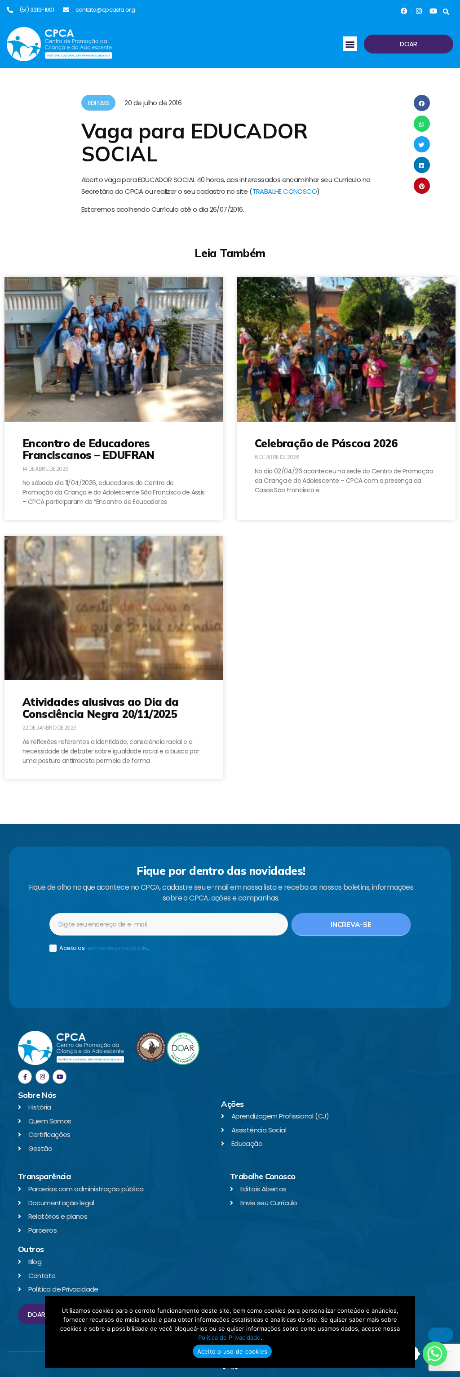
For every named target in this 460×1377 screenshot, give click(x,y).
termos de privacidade (116, 948)
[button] (445, 11)
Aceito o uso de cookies (232, 1351)
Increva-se (351, 924)
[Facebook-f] (25, 1076)
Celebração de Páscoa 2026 (326, 443)
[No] (440, 1335)
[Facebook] (404, 11)
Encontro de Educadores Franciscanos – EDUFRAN (88, 449)
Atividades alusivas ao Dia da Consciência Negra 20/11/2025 (100, 707)
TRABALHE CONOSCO (284, 191)
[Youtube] (433, 11)
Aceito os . (103, 948)
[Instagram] (419, 11)
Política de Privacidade (229, 1337)
